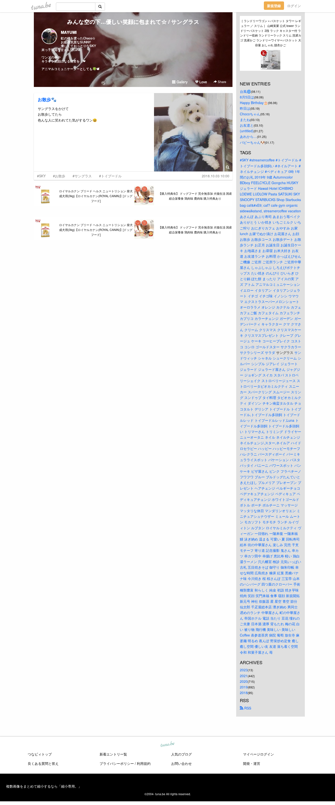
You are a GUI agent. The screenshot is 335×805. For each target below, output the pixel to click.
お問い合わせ (181, 763)
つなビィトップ (40, 754)
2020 (244, 681)
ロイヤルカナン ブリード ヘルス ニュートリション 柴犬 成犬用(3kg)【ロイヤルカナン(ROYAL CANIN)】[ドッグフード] (96, 196)
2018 (244, 692)
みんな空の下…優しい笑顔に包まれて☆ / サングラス (133, 21)
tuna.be (167, 744)
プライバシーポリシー (117, 763)
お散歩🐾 (47, 99)
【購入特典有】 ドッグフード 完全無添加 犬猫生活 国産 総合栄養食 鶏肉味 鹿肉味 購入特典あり (195, 195)
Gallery (182, 81)
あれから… (248, 136)
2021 (244, 675)
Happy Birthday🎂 (254, 102)
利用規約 (144, 763)
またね (245, 119)
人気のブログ (181, 754)
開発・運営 (251, 763)
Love (202, 81)
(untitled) (247, 130)
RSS (247, 708)
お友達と (247, 125)
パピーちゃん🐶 (252, 142)
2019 (244, 687)
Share (221, 81)
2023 (244, 669)
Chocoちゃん (250, 113)
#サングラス (82, 175)
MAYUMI (69, 32)
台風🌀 (245, 91)
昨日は (245, 108)
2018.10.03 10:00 (215, 175)
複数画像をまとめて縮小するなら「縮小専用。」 (44, 786)
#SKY (41, 175)
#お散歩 (59, 175)
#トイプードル (110, 175)
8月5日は (247, 97)
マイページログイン (258, 754)
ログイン (294, 5)
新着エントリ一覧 (113, 754)
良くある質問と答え (43, 763)
